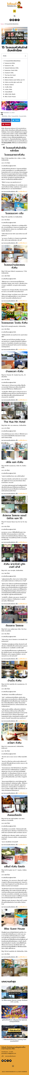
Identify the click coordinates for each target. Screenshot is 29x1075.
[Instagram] (16, 20)
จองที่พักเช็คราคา (22, 793)
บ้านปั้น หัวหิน (8, 87)
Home (2, 24)
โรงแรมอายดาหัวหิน (10, 63)
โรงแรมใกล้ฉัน (22, 116)
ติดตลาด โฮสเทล (9, 85)
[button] (14, 11)
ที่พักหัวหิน (4, 116)
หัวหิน (9, 116)
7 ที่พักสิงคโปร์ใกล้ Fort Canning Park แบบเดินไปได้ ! (14, 1040)
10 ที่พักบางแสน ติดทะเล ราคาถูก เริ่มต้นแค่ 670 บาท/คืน (14, 1001)
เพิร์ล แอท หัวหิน (9, 77)
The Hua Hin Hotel (10, 75)
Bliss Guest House (10, 97)
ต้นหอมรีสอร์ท (8, 92)
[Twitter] (18, 20)
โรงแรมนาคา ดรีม (9, 66)
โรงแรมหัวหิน (15, 116)
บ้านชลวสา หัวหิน (9, 73)
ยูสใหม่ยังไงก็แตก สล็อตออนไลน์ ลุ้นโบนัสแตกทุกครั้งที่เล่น (14, 1021)
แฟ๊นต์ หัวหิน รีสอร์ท (10, 94)
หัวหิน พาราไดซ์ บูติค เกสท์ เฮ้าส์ (13, 82)
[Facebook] (11, 20)
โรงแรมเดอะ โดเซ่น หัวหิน (11, 70)
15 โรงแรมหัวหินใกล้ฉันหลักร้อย (12, 61)
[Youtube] (13, 20)
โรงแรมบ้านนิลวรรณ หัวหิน (12, 68)
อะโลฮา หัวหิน (8, 89)
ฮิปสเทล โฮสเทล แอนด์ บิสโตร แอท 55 (15, 80)
